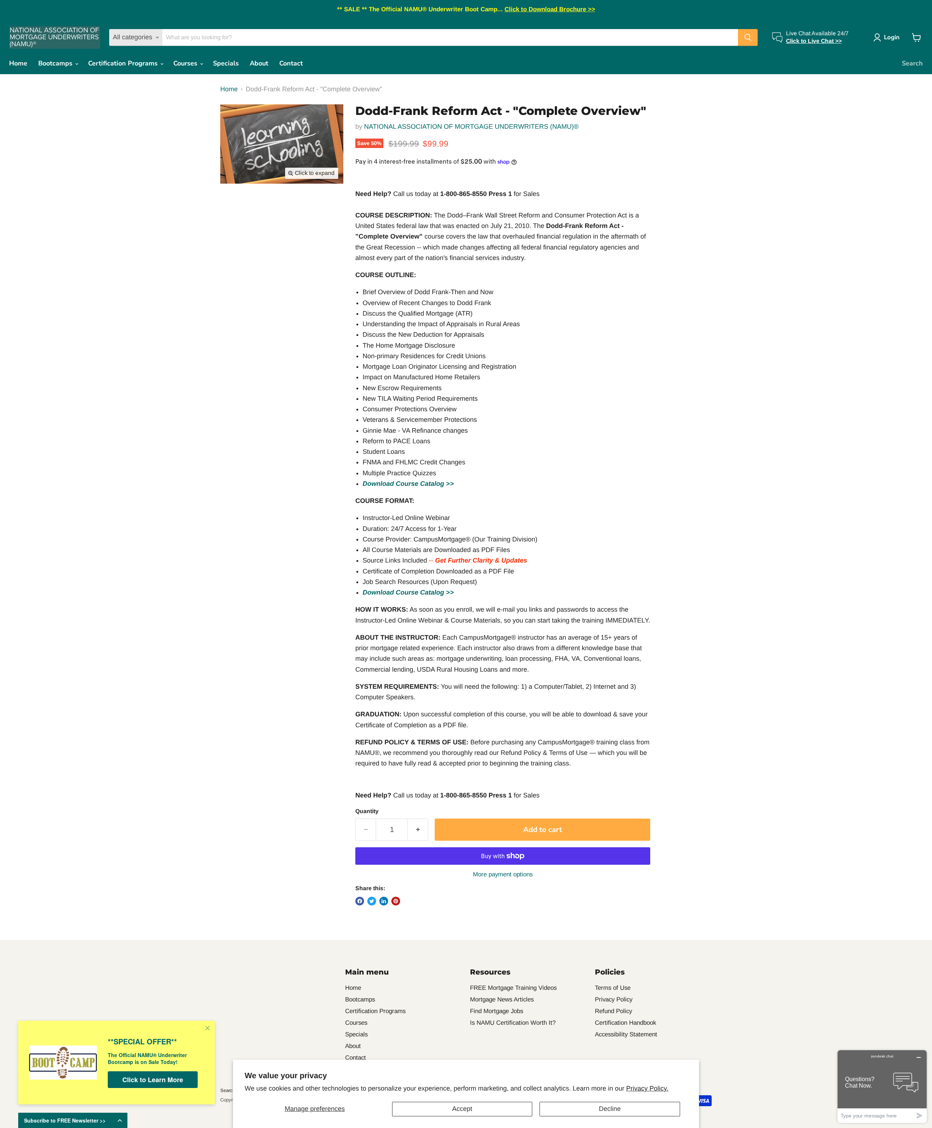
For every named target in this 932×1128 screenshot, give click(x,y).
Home (18, 63)
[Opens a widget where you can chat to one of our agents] (882, 1086)
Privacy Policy (613, 999)
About (259, 63)
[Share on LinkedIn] (383, 901)
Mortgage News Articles (502, 999)
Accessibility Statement (626, 1034)
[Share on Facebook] (359, 901)
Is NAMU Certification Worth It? (513, 1022)
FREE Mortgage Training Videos (513, 987)
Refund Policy (613, 1011)
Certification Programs (123, 63)
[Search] (748, 37)
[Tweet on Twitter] (371, 901)
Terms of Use (613, 987)
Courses (186, 63)
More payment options (503, 874)
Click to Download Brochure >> (550, 9)
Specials (226, 63)
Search (912, 63)
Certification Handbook (625, 1022)
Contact (291, 63)
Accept (462, 1108)
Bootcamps (56, 63)
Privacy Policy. (647, 1088)
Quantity (367, 811)
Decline (610, 1108)
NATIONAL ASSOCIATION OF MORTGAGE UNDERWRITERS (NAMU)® (471, 126)
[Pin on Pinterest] (395, 901)
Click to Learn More (152, 1079)
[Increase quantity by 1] (418, 830)
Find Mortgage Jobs (496, 1011)
